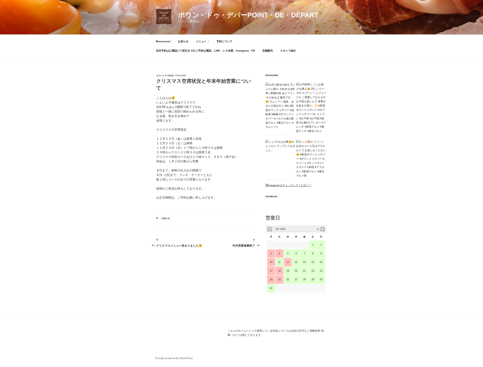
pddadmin (180, 75)
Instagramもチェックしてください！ (289, 185)
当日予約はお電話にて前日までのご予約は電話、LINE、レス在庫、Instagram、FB (205, 50)
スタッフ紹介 (288, 50)
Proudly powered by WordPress (174, 358)
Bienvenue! (163, 41)
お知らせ (183, 41)
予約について (224, 41)
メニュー (201, 41)
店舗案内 (267, 50)
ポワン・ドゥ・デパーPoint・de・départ (248, 15)
